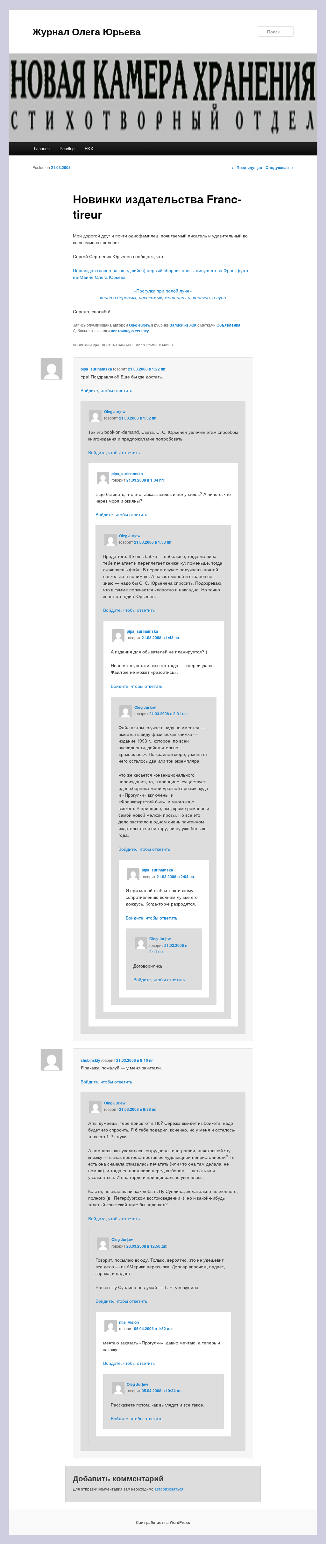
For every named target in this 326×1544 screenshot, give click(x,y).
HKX (89, 148)
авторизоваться (168, 1488)
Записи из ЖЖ (183, 325)
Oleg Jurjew (139, 325)
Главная (42, 148)
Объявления (228, 325)
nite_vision (129, 1322)
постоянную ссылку (130, 331)
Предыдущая (247, 167)
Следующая (280, 167)
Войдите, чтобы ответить (106, 390)
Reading (67, 148)
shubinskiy (90, 1060)
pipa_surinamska (96, 369)
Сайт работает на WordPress (163, 1522)
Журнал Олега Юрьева (86, 31)
